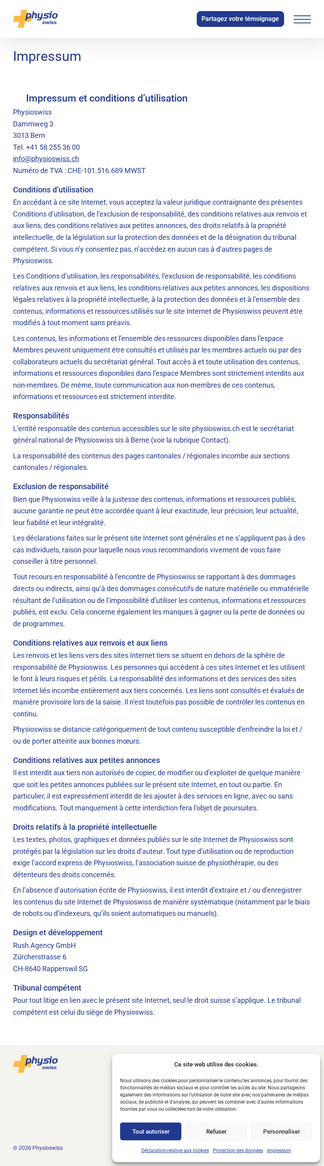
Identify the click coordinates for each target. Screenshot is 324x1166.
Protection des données (238, 1150)
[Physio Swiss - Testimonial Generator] (35, 19)
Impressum (279, 1150)
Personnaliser (281, 1131)
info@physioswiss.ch (46, 158)
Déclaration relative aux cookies (175, 1150)
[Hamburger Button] (302, 19)
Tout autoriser (151, 1131)
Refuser (216, 1131)
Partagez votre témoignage (240, 19)
